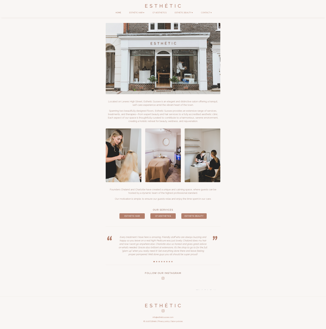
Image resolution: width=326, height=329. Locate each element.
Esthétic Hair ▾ (136, 12)
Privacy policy (164, 321)
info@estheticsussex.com (163, 317)
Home (118, 12)
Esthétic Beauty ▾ (184, 12)
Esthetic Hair (132, 216)
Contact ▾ (206, 12)
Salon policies (177, 321)
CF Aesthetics (159, 12)
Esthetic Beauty (194, 216)
